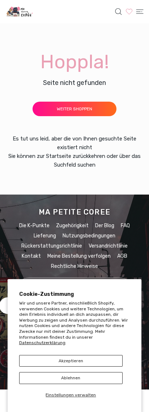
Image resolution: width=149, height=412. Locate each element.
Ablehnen (70, 377)
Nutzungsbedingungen (89, 236)
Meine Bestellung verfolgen (79, 256)
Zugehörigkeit (72, 226)
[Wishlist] (129, 11)
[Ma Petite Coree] (19, 11)
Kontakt (31, 256)
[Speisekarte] (139, 11)
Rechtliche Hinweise (74, 266)
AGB (122, 256)
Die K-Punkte (34, 226)
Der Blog (104, 226)
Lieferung (45, 236)
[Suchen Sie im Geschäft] (118, 11)
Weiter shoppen (74, 108)
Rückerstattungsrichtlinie (51, 246)
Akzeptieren (71, 360)
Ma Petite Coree (74, 212)
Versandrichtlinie (108, 246)
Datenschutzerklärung (42, 342)
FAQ (125, 226)
